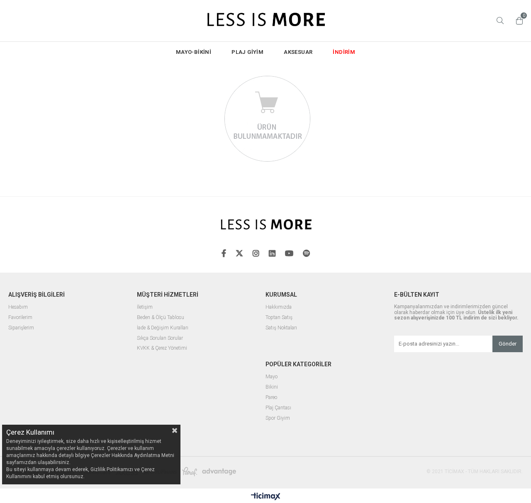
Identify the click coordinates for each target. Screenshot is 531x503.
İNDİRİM (344, 52)
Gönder (507, 344)
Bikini (272, 387)
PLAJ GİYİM (247, 52)
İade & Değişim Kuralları (162, 328)
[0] (517, 20)
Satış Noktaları (281, 328)
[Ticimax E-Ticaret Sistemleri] (265, 497)
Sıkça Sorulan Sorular (160, 338)
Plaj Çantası (278, 408)
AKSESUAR (298, 52)
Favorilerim (20, 317)
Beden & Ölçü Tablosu (160, 317)
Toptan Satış (279, 317)
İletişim (145, 307)
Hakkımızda (279, 307)
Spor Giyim (278, 418)
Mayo (272, 377)
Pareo (271, 397)
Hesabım (18, 307)
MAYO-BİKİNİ (193, 52)
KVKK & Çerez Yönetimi (162, 348)
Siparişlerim (21, 328)
